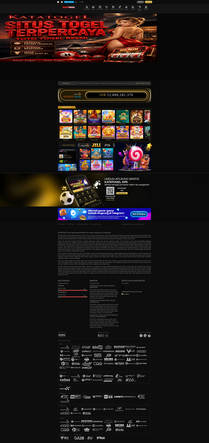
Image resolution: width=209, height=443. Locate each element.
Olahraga (113, 9)
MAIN (66, 116)
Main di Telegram (69, 2)
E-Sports (133, 9)
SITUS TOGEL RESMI (82, 224)
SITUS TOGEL (61, 224)
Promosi (146, 9)
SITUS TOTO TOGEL (95, 224)
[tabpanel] (104, 37)
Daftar (149, 2)
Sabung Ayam (139, 10)
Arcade (126, 9)
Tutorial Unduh (122, 193)
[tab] (85, 145)
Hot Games (87, 9)
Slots (93, 9)
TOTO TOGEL (71, 224)
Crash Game (120, 9)
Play (78, 96)
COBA (85, 152)
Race (106, 9)
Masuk (140, 2)
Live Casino (100, 9)
